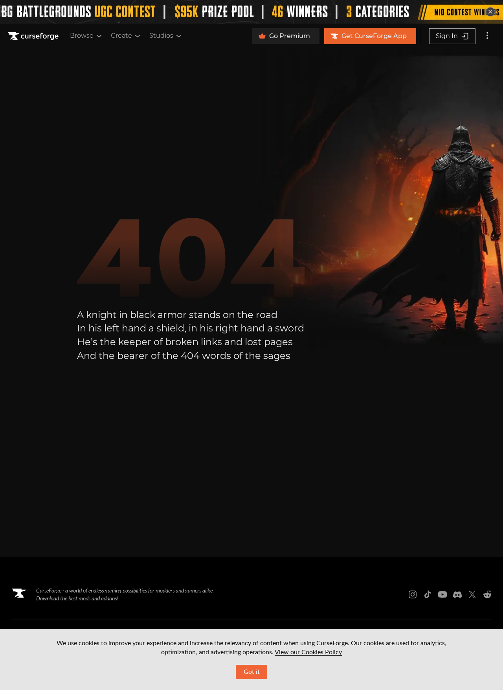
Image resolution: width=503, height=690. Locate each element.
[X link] (472, 594)
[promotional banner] (251, 12)
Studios (161, 35)
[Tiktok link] (427, 594)
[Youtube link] (442, 594)
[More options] (487, 36)
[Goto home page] (34, 36)
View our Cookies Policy (308, 652)
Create (121, 35)
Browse (82, 35)
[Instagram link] (412, 594)
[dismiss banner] (490, 12)
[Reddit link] (487, 594)
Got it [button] (252, 672)
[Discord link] (457, 594)
